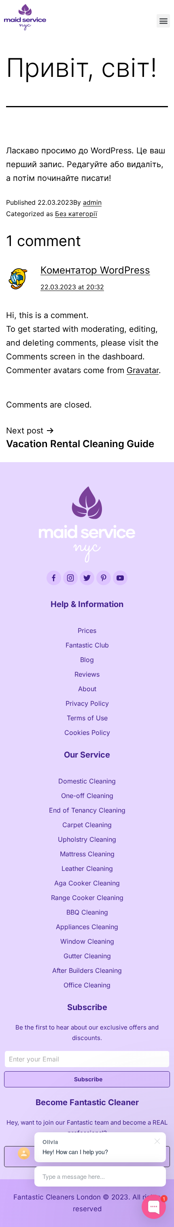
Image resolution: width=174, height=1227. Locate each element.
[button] (163, 21)
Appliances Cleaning (87, 927)
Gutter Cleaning (87, 956)
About (87, 689)
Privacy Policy (87, 703)
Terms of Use (87, 718)
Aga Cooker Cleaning (87, 883)
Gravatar (143, 370)
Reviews (87, 674)
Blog (87, 660)
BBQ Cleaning (87, 912)
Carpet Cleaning (87, 825)
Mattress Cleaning (87, 854)
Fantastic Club (87, 645)
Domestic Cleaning (87, 781)
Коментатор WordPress (95, 270)
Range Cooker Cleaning (87, 898)
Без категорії (76, 214)
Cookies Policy (87, 732)
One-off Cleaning (87, 796)
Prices (87, 630)
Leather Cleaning (87, 868)
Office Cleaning (87, 985)
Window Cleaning (87, 941)
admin (92, 202)
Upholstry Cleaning (87, 839)
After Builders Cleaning (87, 970)
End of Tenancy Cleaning (87, 810)
